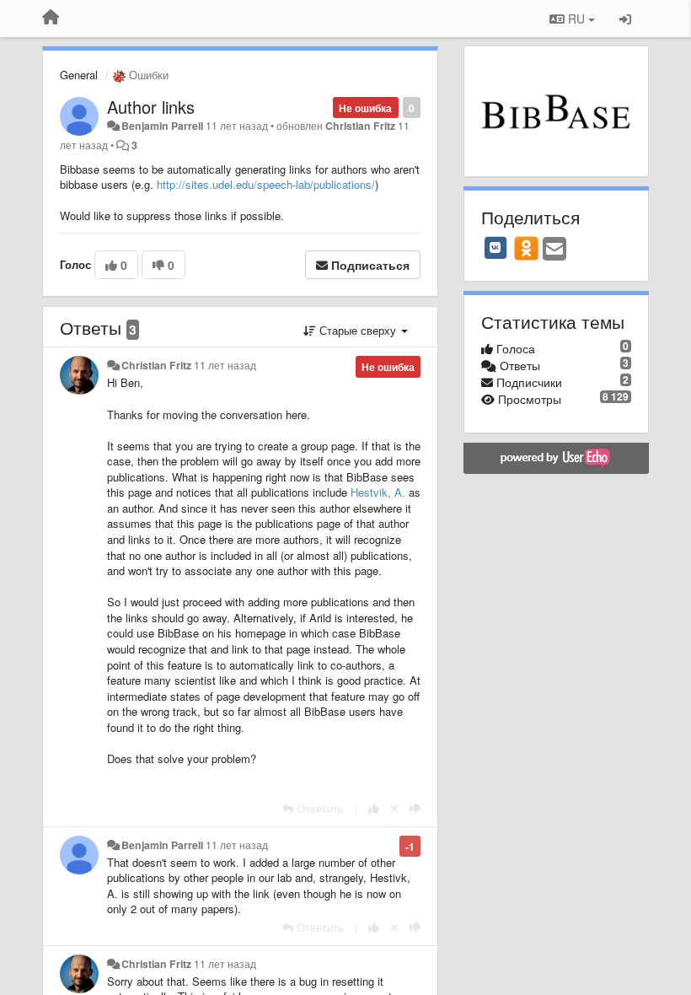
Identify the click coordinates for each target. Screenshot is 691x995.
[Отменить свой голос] (394, 808)
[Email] (554, 249)
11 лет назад (225, 365)
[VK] (495, 248)
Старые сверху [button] (357, 330)
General (79, 75)
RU (576, 18)
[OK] (526, 248)
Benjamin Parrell (162, 125)
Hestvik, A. (378, 492)
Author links (151, 106)
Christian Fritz (360, 125)
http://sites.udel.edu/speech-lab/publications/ (266, 184)
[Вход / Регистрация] (625, 18)
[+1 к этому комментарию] (373, 808)
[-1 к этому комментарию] (415, 808)
